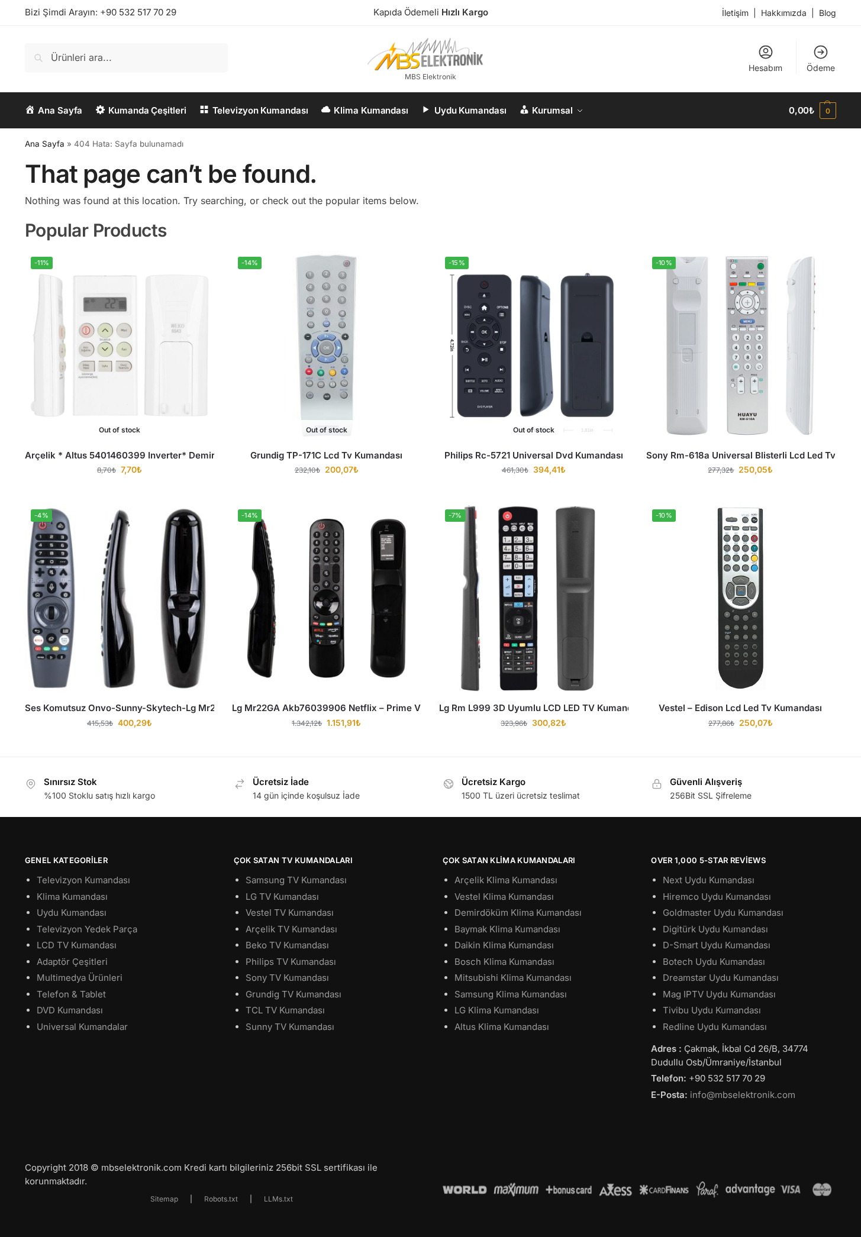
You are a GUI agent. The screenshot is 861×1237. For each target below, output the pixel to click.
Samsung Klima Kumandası (510, 994)
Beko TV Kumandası (287, 945)
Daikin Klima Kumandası (504, 945)
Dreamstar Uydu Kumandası (721, 977)
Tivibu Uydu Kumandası (712, 1010)
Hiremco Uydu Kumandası (717, 896)
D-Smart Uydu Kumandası (716, 945)
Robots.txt (221, 1198)
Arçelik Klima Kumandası (505, 880)
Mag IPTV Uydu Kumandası (719, 994)
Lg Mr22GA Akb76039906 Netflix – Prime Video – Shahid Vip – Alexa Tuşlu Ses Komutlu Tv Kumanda (326, 707)
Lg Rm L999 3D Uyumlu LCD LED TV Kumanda (533, 707)
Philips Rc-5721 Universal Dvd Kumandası (533, 455)
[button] (812, 110)
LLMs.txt (278, 1198)
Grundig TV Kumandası (293, 994)
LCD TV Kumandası (77, 945)
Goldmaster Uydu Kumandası (723, 912)
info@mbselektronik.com (742, 1094)
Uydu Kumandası (72, 912)
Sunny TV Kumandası (290, 1026)
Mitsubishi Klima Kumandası (513, 977)
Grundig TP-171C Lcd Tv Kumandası (326, 455)
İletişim (735, 13)
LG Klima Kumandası (496, 1010)
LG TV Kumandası (282, 896)
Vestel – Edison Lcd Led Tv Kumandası (740, 707)
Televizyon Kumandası (83, 880)
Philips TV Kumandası (291, 961)
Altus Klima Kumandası (501, 1026)
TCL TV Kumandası (285, 1010)
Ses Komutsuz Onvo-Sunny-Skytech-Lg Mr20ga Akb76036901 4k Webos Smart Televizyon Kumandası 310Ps (119, 707)
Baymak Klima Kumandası (507, 929)
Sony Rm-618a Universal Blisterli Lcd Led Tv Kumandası (741, 455)
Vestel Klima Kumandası (504, 896)
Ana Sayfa (45, 143)
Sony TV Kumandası (287, 977)
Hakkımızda (784, 13)
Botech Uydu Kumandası (714, 961)
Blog (827, 13)
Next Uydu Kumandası (708, 880)
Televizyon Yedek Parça (87, 929)
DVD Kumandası (70, 1010)
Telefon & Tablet (71, 994)
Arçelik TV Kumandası (291, 929)
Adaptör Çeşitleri (72, 961)
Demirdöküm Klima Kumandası (518, 912)
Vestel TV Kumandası (290, 912)
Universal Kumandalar (82, 1026)
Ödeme (821, 68)
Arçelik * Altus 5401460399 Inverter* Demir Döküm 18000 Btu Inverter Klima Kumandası (119, 455)
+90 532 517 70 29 (138, 12)
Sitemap (164, 1198)
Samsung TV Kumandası (296, 880)
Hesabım (765, 68)
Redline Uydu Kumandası (715, 1026)
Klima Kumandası (72, 896)
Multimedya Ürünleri (79, 977)
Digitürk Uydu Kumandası (715, 929)
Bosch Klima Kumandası (504, 961)
